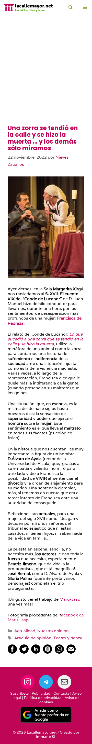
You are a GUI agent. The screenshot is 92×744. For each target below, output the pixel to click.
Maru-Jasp (69, 599)
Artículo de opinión (32, 638)
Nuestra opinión (53, 630)
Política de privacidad (43, 697)
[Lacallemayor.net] (28, 7)
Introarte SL (46, 736)
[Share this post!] (12, 652)
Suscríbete (19, 693)
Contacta (61, 693)
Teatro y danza (67, 638)
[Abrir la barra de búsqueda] (70, 7)
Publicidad (41, 693)
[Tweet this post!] (24, 652)
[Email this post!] (71, 652)
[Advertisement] (46, 76)
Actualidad (24, 630)
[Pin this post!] (47, 652)
